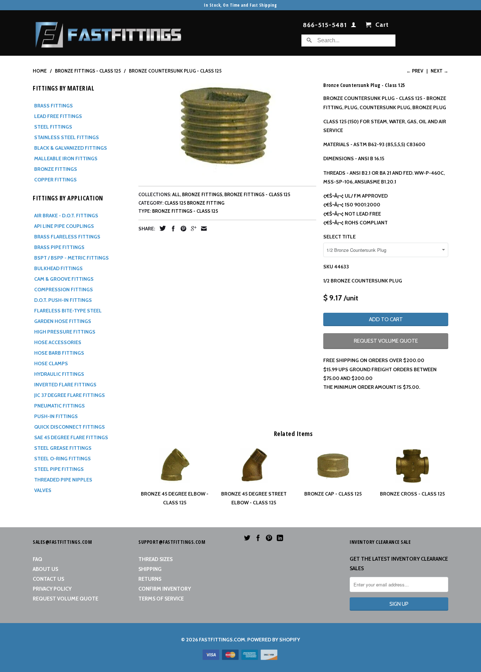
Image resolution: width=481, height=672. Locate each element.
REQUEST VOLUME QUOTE (386, 341)
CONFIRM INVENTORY (164, 589)
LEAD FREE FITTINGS (58, 116)
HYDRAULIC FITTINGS (59, 374)
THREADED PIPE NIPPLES (63, 480)
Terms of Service (161, 599)
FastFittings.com (222, 639)
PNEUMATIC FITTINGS (59, 406)
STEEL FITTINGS (53, 127)
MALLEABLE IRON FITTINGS (66, 158)
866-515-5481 (325, 25)
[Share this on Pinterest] (181, 228)
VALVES (42, 490)
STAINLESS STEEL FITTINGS (66, 137)
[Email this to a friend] (202, 228)
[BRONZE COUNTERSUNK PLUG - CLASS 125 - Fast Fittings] (227, 128)
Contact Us (48, 579)
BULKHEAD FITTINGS (58, 268)
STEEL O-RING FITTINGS (62, 458)
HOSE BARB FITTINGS (59, 353)
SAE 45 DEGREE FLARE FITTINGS (71, 437)
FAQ (37, 559)
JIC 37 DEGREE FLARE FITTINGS (69, 395)
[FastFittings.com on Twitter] (247, 538)
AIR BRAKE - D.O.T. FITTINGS (66, 215)
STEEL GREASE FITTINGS (63, 448)
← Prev (414, 71)
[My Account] (354, 26)
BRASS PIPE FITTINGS (59, 247)
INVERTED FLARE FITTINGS (65, 384)
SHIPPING (150, 569)
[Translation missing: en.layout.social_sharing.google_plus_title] (191, 228)
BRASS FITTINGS (53, 105)
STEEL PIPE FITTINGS (59, 469)
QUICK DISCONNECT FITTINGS (69, 427)
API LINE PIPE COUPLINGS (64, 226)
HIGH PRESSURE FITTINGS (64, 332)
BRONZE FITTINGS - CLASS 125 (257, 194)
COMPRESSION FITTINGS (63, 289)
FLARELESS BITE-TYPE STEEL (68, 310)
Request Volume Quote (65, 599)
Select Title (339, 237)
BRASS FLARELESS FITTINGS (67, 237)
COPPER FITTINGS (55, 179)
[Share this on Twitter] (161, 228)
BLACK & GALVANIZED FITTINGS (70, 148)
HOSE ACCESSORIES (57, 342)
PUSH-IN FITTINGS (56, 416)
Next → (439, 71)
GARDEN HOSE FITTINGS (62, 321)
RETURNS (149, 579)
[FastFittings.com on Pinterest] (269, 538)
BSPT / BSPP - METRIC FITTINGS (71, 258)
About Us (45, 569)
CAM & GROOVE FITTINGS (64, 279)
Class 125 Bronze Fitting (194, 203)
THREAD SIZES (155, 559)
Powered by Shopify (273, 639)
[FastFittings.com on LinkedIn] (280, 538)
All (176, 194)
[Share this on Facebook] (171, 228)
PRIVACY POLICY (52, 589)
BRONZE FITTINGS (55, 169)
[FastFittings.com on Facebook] (258, 538)
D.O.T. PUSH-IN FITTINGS (63, 300)
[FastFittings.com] (108, 32)
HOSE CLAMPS (51, 363)
